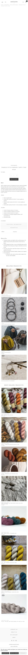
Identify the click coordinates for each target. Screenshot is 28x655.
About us (14, 632)
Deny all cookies (14, 653)
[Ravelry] (14, 641)
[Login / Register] (23, 2)
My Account (14, 634)
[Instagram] (16, 641)
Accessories (6, 4)
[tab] (14, 224)
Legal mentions (13, 646)
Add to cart (14, 179)
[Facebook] (11, 641)
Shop (2, 4)
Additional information (14, 224)
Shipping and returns (14, 644)
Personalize (23, 653)
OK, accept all (5, 653)
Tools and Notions (14, 4)
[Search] (5, 2)
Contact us (14, 629)
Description (14, 227)
